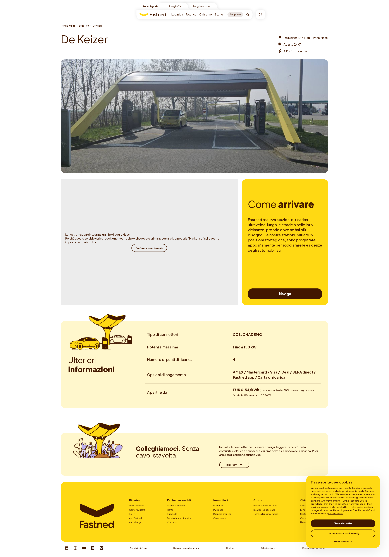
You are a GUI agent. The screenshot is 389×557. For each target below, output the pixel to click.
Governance (219, 518)
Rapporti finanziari (222, 513)
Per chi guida (150, 6)
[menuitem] (177, 14)
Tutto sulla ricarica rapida (265, 513)
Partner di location (176, 505)
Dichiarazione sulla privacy (186, 548)
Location (177, 14)
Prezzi (132, 513)
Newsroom (306, 522)
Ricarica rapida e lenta (264, 509)
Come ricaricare (137, 509)
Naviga (285, 293)
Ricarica (191, 14)
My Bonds (218, 509)
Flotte (170, 509)
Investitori (220, 500)
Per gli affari (175, 6)
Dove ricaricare (136, 505)
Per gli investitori (202, 6)
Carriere (304, 518)
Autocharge (135, 522)
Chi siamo (205, 14)
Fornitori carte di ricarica (179, 518)
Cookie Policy (335, 513)
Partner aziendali (179, 500)
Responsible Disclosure (313, 548)
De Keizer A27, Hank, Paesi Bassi (306, 37)
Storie (219, 14)
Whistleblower (268, 548)
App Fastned (135, 518)
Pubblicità (172, 513)
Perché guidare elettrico (265, 505)
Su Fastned (305, 505)
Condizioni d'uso (138, 548)
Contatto (172, 522)
